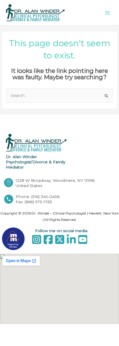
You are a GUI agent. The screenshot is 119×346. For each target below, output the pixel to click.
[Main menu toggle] (108, 12)
